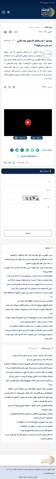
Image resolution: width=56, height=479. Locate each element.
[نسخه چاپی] (5, 32)
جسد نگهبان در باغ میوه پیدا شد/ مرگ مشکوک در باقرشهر (31, 255)
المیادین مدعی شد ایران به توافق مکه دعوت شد (35, 301)
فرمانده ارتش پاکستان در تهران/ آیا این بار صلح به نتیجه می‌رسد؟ (29, 330)
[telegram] (37, 150)
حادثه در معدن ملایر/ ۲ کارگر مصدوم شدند (37, 322)
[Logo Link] (48, 12)
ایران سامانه (22, 477)
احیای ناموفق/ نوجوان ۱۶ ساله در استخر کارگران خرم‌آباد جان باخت (29, 305)
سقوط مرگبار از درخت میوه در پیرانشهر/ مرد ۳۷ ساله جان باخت (30, 276)
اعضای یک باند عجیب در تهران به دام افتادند (36, 426)
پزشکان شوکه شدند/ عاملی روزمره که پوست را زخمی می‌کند (31, 376)
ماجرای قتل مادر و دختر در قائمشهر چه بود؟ (37, 430)
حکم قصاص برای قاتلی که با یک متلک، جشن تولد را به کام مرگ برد (28, 393)
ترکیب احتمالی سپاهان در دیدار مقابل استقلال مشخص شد (31, 326)
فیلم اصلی (33, 145)
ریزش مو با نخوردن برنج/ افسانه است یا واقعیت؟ (35, 422)
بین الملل (48, 27)
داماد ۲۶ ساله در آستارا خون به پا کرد (39, 359)
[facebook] (12, 150)
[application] (28, 122)
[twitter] (32, 150)
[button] (28, 122)
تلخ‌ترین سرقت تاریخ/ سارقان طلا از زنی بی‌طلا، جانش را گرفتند (30, 389)
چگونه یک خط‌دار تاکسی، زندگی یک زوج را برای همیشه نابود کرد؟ (29, 372)
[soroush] (17, 150)
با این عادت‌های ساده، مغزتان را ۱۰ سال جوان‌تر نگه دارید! (32, 288)
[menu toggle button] (8, 12)
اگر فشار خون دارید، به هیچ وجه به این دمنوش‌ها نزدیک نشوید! (29, 317)
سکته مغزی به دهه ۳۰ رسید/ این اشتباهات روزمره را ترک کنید (30, 280)
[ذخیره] (10, 32)
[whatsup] (27, 150)
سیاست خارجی (34, 27)
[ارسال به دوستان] (15, 32)
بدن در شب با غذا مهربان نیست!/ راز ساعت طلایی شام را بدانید (29, 284)
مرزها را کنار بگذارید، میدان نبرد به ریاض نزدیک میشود (33, 355)
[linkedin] (22, 150)
